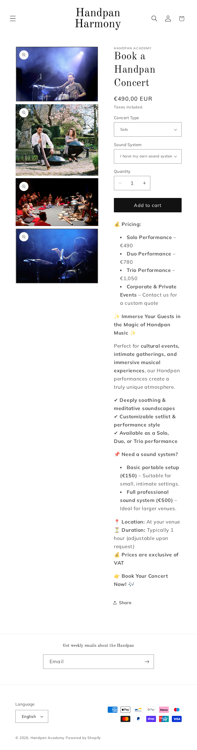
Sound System (128, 144)
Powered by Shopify (83, 738)
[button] (13, 18)
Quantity (122, 171)
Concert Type (126, 117)
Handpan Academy (48, 738)
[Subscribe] (147, 661)
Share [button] (125, 602)
